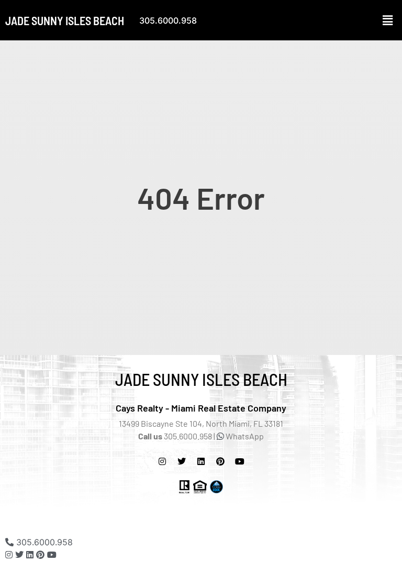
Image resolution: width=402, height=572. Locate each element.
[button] (388, 20)
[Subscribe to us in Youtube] (239, 461)
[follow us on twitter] (181, 461)
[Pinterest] (220, 461)
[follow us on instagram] (162, 461)
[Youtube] (52, 554)
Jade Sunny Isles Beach (64, 20)
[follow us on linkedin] (30, 554)
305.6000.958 (168, 20)
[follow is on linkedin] (201, 461)
